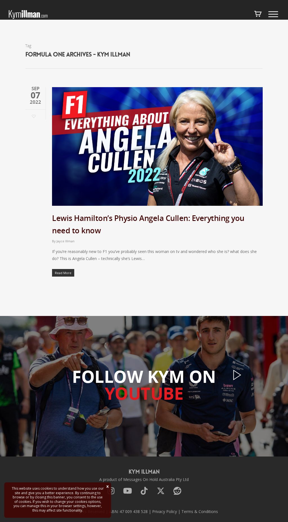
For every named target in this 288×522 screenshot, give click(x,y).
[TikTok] (144, 492)
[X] (160, 492)
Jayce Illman (66, 241)
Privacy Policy (164, 511)
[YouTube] (127, 492)
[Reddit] (177, 492)
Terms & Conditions (199, 511)
